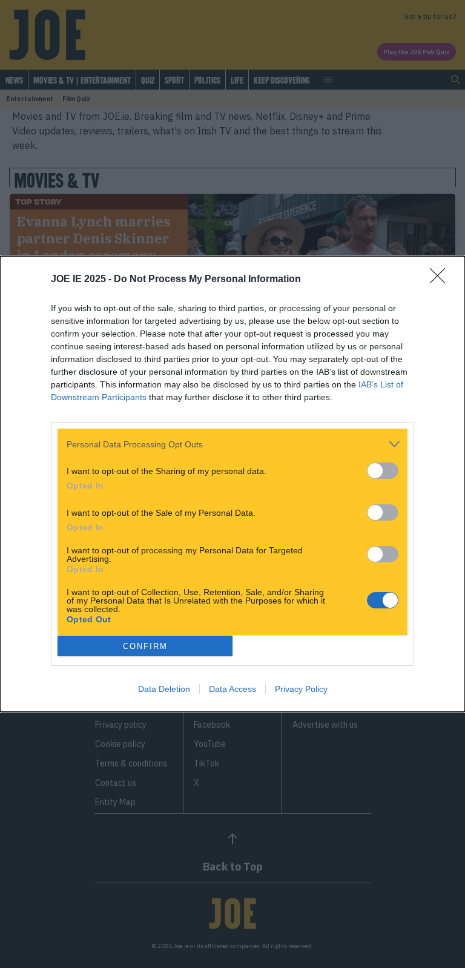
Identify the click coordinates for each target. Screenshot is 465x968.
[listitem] (232, 444)
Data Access (232, 689)
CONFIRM (145, 646)
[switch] (382, 471)
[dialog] (232, 484)
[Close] (441, 279)
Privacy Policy (301, 689)
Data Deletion (164, 689)
